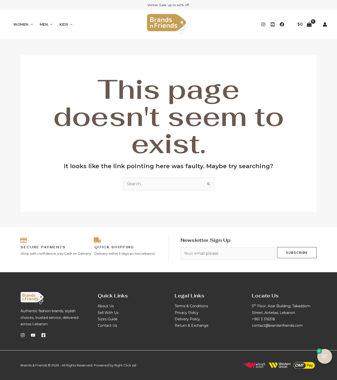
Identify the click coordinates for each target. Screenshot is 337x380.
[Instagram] (263, 24)
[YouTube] (272, 24)
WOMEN (20, 24)
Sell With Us (108, 312)
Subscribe (297, 252)
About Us (106, 306)
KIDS (63, 24)
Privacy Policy (187, 312)
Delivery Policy (187, 319)
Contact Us (107, 325)
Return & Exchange (191, 325)
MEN (44, 24)
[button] (30, 24)
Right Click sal (125, 365)
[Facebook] (282, 24)
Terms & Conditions (191, 306)
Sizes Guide (108, 319)
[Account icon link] (325, 24)
